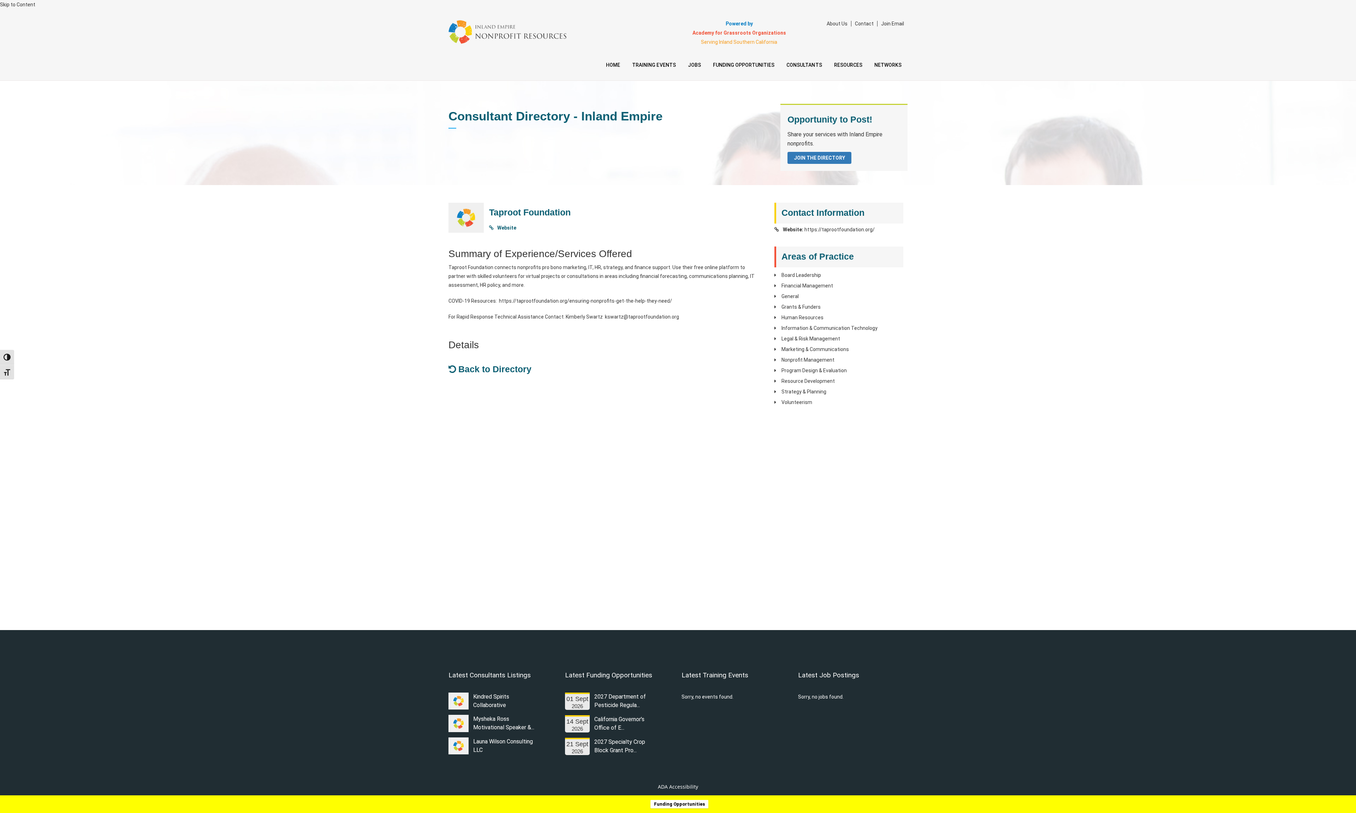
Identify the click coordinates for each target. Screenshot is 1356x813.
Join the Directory (819, 158)
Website (506, 228)
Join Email (892, 23)
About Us (837, 23)
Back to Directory (493, 369)
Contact (864, 23)
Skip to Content (17, 4)
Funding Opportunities (679, 804)
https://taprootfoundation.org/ (839, 229)
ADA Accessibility (678, 786)
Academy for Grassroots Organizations (739, 33)
